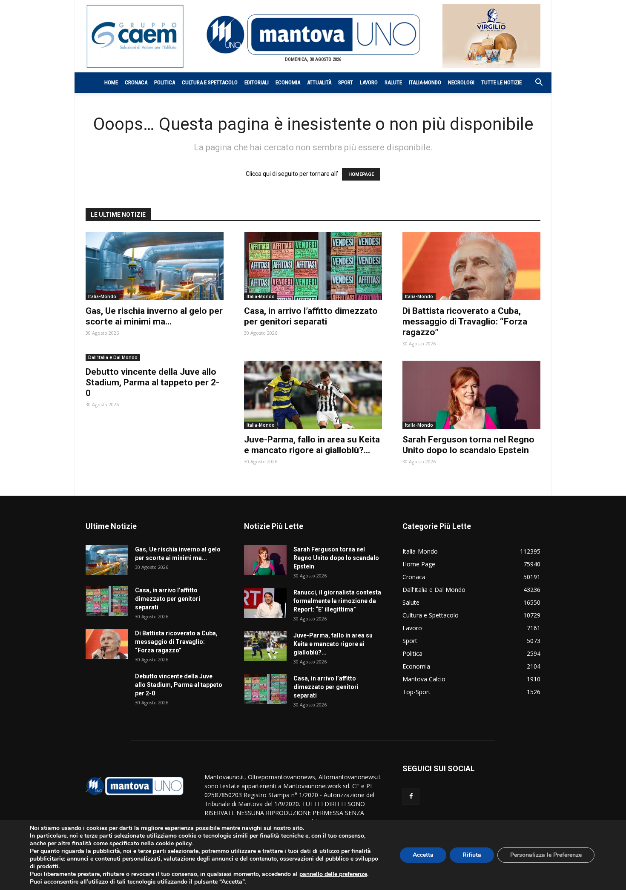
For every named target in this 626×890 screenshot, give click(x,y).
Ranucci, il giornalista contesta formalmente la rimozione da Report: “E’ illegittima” (337, 601)
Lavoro (369, 82)
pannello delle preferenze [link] (333, 874)
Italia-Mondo (425, 82)
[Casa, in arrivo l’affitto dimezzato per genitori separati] (313, 266)
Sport (345, 82)
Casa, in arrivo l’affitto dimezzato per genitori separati (311, 316)
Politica (164, 82)
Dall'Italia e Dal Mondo (113, 357)
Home (111, 82)
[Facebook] (410, 796)
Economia (288, 82)
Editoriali (256, 82)
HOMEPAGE (361, 174)
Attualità (319, 82)
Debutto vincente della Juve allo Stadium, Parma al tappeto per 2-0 (152, 382)
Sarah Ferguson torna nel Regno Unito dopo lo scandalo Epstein (468, 444)
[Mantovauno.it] (313, 34)
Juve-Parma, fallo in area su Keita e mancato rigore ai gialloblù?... (312, 444)
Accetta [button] (423, 855)
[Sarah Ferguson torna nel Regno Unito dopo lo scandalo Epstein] (471, 395)
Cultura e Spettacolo (210, 82)
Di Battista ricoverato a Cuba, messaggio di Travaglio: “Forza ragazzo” (464, 321)
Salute (393, 82)
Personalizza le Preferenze (546, 855)
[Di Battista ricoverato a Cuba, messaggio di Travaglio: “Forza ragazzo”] (471, 266)
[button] (534, 83)
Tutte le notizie (501, 82)
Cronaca (136, 82)
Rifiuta (471, 855)
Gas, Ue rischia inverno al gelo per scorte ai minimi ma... (154, 316)
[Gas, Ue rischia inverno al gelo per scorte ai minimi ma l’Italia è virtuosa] (155, 266)
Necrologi (461, 82)
